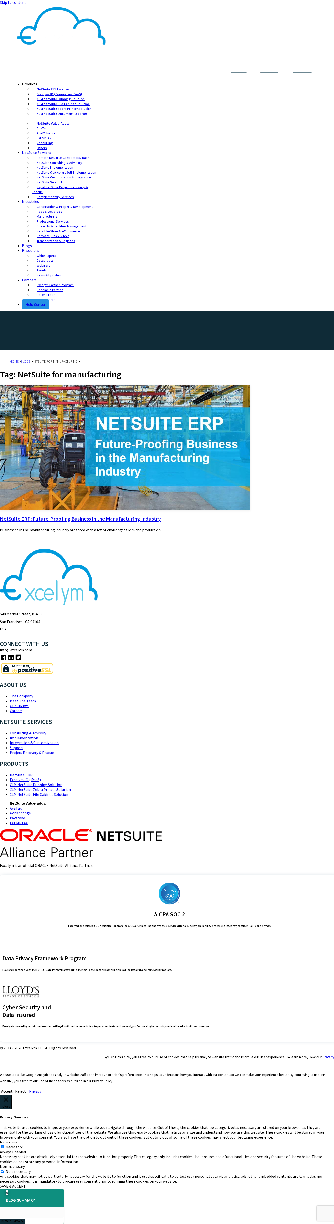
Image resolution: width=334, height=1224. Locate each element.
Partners (29, 279)
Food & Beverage (49, 211)
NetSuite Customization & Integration (64, 177)
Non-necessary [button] (12, 1166)
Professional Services (53, 221)
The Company (21, 696)
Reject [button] (20, 1091)
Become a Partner (50, 290)
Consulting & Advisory (28, 732)
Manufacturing (47, 216)
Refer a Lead (46, 295)
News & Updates (49, 275)
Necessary (14, 1146)
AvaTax (42, 128)
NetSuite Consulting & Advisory (59, 162)
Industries (30, 201)
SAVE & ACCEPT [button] (13, 1186)
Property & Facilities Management (61, 226)
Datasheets (45, 260)
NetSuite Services (36, 152)
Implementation (24, 737)
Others (42, 148)
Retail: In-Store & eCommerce (58, 231)
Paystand (17, 817)
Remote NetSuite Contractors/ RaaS (63, 157)
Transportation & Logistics (56, 241)
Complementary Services (55, 197)
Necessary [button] (8, 1142)
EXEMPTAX (44, 138)
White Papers (46, 255)
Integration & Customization (34, 742)
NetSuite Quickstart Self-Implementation (66, 172)
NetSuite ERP (21, 774)
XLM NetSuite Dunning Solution (61, 99)
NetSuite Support (49, 182)
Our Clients (19, 705)
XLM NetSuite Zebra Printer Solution (64, 108)
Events (42, 270)
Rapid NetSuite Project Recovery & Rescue (60, 189)
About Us (188, 72)
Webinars (43, 265)
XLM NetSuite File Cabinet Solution (63, 104)
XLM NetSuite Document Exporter (62, 113)
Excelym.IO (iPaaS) (25, 779)
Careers (16, 710)
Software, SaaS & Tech (53, 236)
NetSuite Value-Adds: (53, 123)
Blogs (27, 245)
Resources (30, 250)
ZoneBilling (45, 143)
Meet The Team (23, 700)
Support (16, 747)
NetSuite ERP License (53, 89)
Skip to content (13, 2)
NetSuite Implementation (55, 167)
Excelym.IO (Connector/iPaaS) (59, 94)
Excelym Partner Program (55, 285)
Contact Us (209, 72)
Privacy (328, 1057)
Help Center (35, 304)
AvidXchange (46, 133)
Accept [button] (7, 1091)
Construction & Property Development (65, 206)
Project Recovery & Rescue (32, 752)
